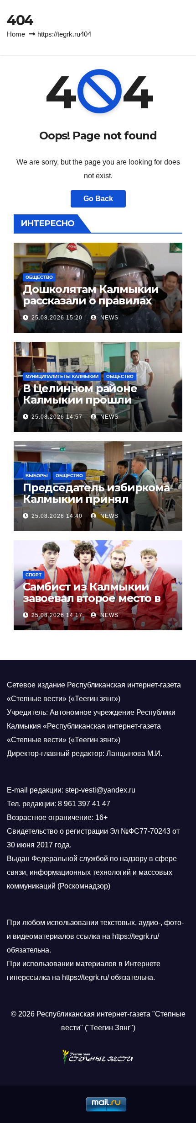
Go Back (98, 198)
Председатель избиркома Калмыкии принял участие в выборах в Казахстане (96, 504)
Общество (39, 277)
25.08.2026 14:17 (57, 615)
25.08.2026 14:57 (57, 417)
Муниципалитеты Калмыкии (62, 376)
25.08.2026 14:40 (57, 516)
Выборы (37, 475)
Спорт (33, 574)
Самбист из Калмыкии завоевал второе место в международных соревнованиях (91, 604)
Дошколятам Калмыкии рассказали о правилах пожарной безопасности (92, 300)
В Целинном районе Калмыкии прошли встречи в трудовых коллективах (80, 405)
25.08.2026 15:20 (57, 317)
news (108, 317)
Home (16, 34)
